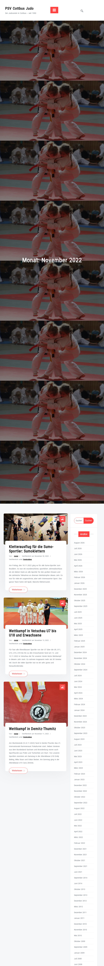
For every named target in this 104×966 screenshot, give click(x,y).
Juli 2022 (78, 814)
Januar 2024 (79, 710)
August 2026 (79, 543)
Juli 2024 (78, 676)
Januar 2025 (79, 647)
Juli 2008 (78, 959)
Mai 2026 (78, 560)
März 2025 (78, 635)
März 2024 (78, 699)
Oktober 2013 (79, 889)
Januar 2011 (79, 918)
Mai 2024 (78, 687)
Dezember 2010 (80, 924)
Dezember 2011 (80, 912)
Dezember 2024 (80, 652)
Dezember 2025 (80, 589)
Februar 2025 (79, 641)
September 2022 (80, 803)
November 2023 (80, 722)
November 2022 (80, 791)
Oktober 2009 (79, 941)
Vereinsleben (27, 559)
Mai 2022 (78, 826)
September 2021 (80, 866)
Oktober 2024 (79, 664)
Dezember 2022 (80, 785)
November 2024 (80, 658)
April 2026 (78, 566)
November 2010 (80, 930)
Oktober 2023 (79, 728)
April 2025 (78, 629)
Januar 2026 (79, 583)
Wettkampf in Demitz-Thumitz (32, 729)
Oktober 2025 (79, 600)
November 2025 (80, 595)
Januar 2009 (79, 953)
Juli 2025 (78, 612)
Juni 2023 (78, 751)
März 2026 (78, 572)
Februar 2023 (79, 774)
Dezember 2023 (80, 716)
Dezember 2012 (80, 901)
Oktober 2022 (79, 797)
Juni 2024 (78, 681)
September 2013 (80, 895)
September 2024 (80, 670)
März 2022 (78, 837)
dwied (16, 556)
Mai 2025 (78, 624)
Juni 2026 (78, 554)
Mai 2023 (78, 756)
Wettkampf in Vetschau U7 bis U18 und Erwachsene (32, 633)
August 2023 (79, 739)
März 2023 (78, 768)
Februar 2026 (79, 577)
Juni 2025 (78, 618)
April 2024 (78, 693)
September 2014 (80, 878)
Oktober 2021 (79, 860)
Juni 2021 (78, 872)
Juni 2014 (78, 883)
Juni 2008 (78, 964)
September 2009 (80, 947)
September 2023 (80, 733)
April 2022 (78, 832)
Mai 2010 (78, 935)
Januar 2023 (79, 779)
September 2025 (80, 606)
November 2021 (80, 855)
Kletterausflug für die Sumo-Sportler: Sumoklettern (31, 549)
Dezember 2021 (80, 849)
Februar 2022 (79, 843)
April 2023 (78, 762)
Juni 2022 (78, 820)
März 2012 (78, 907)
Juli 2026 (78, 548)
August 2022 (79, 808)
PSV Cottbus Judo (19, 8)
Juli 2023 (78, 745)
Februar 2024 (79, 704)
